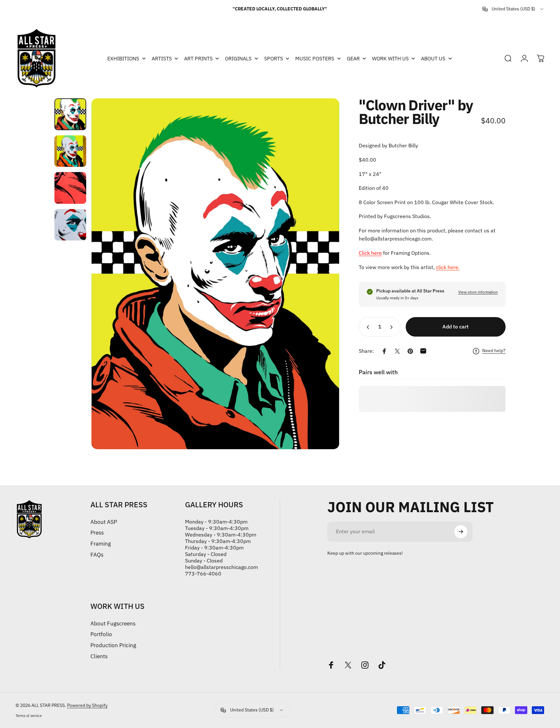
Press (97, 532)
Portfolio (101, 634)
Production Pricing (113, 645)
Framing (100, 543)
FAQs (96, 554)
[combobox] (513, 9)
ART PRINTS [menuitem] (198, 58)
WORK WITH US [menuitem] (390, 58)
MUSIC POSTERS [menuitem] (314, 58)
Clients (99, 656)
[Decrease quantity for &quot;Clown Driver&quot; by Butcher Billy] (366, 327)
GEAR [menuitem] (353, 58)
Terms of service (29, 715)
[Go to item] (70, 114)
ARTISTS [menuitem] (162, 58)
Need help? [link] (494, 351)
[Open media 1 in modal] (215, 273)
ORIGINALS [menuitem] (238, 58)
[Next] (322, 274)
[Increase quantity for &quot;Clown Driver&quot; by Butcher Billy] (392, 327)
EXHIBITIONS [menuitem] (123, 58)
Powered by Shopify (87, 705)
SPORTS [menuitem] (273, 58)
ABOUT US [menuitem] (433, 58)
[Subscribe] (460, 531)
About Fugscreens (112, 623)
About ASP (103, 521)
